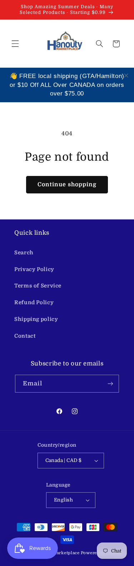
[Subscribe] (110, 383)
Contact (24, 336)
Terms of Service (37, 286)
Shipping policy (36, 319)
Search (24, 253)
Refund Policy (34, 303)
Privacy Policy (34, 269)
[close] (126, 75)
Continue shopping (67, 184)
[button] (15, 44)
